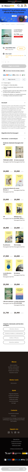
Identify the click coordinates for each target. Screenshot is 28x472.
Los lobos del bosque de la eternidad (19, 302)
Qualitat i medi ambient (13, 367)
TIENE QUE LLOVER (8, 160)
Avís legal (13, 403)
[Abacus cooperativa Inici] (9, 6)
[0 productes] (25, 6)
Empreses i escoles (13, 372)
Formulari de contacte (13, 413)
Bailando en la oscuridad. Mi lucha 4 (19, 218)
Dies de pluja (17, 245)
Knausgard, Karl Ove (18, 31)
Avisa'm (21, 48)
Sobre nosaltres (13, 365)
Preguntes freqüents (13, 394)
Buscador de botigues (14, 369)
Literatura (13, 24)
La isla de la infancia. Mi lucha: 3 (8, 189)
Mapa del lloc (16, 439)
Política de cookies (13, 399)
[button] (22, 6)
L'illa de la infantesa (8, 301)
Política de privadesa (13, 397)
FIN (4, 216)
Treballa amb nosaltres (13, 371)
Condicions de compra (13, 395)
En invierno (17, 273)
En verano (16, 188)
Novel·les (7, 24)
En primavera (6, 245)
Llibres (3, 24)
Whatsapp (13, 416)
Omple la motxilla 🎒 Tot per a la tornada (14, 1)
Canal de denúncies (13, 401)
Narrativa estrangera (20, 24)
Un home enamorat (19, 160)
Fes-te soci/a (13, 383)
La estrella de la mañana (7, 274)
